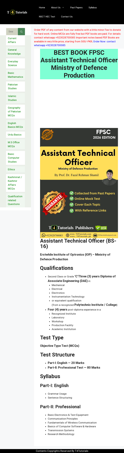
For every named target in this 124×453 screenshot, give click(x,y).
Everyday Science (13, 63)
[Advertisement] (79, 105)
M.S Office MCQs (14, 144)
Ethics (11, 169)
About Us (55, 7)
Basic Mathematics (15, 74)
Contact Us (67, 16)
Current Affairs (12, 40)
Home (42, 7)
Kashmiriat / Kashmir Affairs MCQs (15, 183)
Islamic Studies (12, 98)
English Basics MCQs (15, 125)
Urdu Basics (14, 134)
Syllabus (93, 7)
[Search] (21, 31)
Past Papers (76, 7)
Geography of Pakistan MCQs (14, 111)
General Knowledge (14, 51)
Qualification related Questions (15, 200)
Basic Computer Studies (13, 157)
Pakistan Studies (13, 86)
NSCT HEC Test (47, 16)
